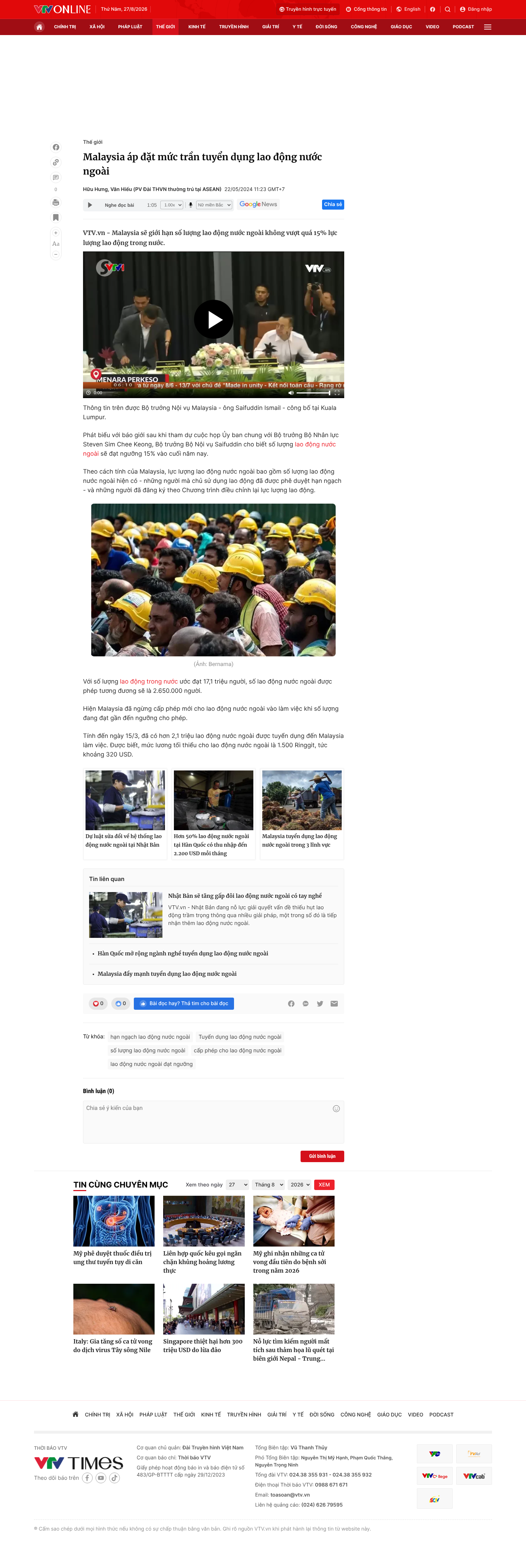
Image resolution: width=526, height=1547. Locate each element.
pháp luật (130, 26)
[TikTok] (114, 1477)
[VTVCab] (474, 1476)
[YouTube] (101, 1477)
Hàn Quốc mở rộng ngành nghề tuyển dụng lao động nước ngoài (183, 953)
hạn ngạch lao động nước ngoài (150, 1036)
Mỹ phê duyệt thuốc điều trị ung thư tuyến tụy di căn (112, 1258)
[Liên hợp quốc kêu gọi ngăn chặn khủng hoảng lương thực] (203, 1221)
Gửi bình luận (322, 1156)
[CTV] (435, 1476)
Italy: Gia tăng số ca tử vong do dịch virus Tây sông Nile (112, 1346)
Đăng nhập (480, 9)
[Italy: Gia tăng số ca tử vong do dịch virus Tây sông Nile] (114, 1309)
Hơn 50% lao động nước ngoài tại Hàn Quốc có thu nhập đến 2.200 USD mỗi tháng (211, 845)
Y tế (297, 26)
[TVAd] (474, 1453)
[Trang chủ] (39, 26)
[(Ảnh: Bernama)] (213, 580)
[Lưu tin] (56, 217)
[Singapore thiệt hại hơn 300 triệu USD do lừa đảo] (203, 1309)
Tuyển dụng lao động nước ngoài (240, 1036)
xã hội (96, 26)
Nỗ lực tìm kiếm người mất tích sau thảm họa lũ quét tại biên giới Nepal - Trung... (293, 1350)
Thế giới (165, 26)
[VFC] (435, 1453)
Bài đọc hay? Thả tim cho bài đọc (189, 1003)
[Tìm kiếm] (450, 9)
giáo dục (401, 26)
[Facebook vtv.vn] (434, 9)
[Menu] (487, 27)
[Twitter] (320, 1003)
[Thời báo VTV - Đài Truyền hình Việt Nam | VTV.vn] (62, 9)
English (412, 9)
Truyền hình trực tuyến (311, 9)
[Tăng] (55, 232)
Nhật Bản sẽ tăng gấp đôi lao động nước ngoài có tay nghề (245, 896)
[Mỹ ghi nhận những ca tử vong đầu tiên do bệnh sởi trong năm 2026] (294, 1221)
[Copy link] (56, 162)
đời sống (326, 26)
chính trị (65, 26)
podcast (463, 26)
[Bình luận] (56, 177)
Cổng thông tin (370, 9)
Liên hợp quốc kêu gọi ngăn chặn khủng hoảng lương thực (202, 1262)
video (432, 26)
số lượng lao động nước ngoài (148, 1050)
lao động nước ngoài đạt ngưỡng (152, 1064)
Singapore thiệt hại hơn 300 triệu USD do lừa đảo (203, 1346)
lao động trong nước (149, 681)
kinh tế (197, 26)
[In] (56, 202)
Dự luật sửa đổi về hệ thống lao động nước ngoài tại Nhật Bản (124, 840)
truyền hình (233, 26)
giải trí (270, 26)
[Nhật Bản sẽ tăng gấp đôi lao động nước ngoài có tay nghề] (125, 915)
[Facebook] (56, 147)
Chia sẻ (333, 204)
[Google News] (258, 204)
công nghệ (364, 26)
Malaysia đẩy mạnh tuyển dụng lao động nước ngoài (167, 974)
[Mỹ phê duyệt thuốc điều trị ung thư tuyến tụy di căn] (114, 1221)
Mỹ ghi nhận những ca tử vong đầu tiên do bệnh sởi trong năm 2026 (289, 1262)
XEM (324, 1185)
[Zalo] (305, 1003)
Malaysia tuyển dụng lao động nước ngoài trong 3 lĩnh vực (299, 840)
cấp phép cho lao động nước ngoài (238, 1050)
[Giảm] (55, 254)
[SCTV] (435, 1498)
